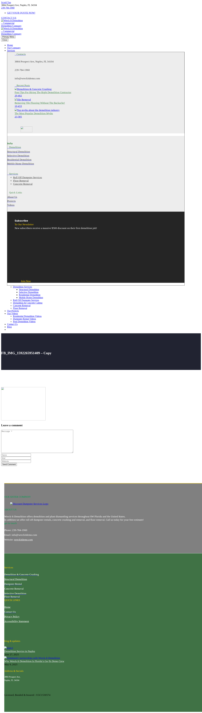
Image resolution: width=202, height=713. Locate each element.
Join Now (26, 281)
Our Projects (13, 311)
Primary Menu (8, 37)
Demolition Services (22, 287)
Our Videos (12, 313)
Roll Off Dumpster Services (26, 300)
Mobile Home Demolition (31, 297)
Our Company (14, 48)
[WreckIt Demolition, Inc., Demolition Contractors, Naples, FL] (15, 631)
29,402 (18, 95)
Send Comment (9, 464)
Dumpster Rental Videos (24, 319)
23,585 (18, 116)
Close (4, 40)
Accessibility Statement (16, 621)
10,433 (18, 106)
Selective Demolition (28, 292)
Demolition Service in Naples (19, 651)
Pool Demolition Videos (24, 321)
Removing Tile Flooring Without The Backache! (40, 103)
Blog (9, 327)
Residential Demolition (29, 295)
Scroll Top (6, 2)
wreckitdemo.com (23, 539)
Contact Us (12, 324)
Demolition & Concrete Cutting (27, 303)
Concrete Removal (21, 305)
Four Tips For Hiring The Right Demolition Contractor (43, 92)
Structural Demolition (29, 289)
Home (10, 45)
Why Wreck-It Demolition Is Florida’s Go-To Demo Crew (34, 661)
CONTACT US (8, 18)
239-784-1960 (7, 8)
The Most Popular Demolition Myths (34, 113)
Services (11, 50)
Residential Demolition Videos (27, 316)
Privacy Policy (12, 616)
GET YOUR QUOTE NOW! (21, 13)
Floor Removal (20, 308)
